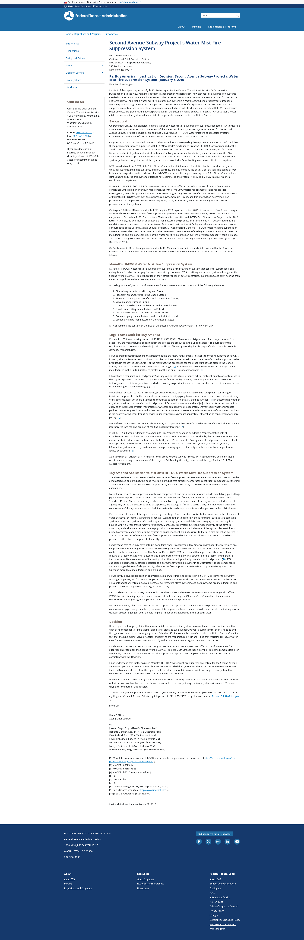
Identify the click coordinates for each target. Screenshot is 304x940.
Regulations (72, 50)
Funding (196, 26)
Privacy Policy (217, 910)
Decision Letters (75, 72)
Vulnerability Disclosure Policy (225, 919)
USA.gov (214, 915)
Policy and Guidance (76, 58)
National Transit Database (150, 883)
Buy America (111, 33)
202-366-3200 (81, 135)
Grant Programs (145, 879)
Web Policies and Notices (223, 924)
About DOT (215, 879)
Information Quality (220, 897)
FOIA (212, 892)
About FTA (69, 879)
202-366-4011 (84, 132)
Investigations (73, 79)
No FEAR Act (216, 901)
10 (224, 559)
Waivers (70, 65)
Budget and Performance (223, 883)
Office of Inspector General (224, 906)
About (181, 26)
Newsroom (143, 888)
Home (68, 33)
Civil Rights (215, 888)
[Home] (95, 17)
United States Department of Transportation (88, 6)
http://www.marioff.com (153, 789)
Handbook (71, 87)
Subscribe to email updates (214, 833)
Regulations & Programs (222, 26)
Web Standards (217, 928)
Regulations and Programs (87, 33)
